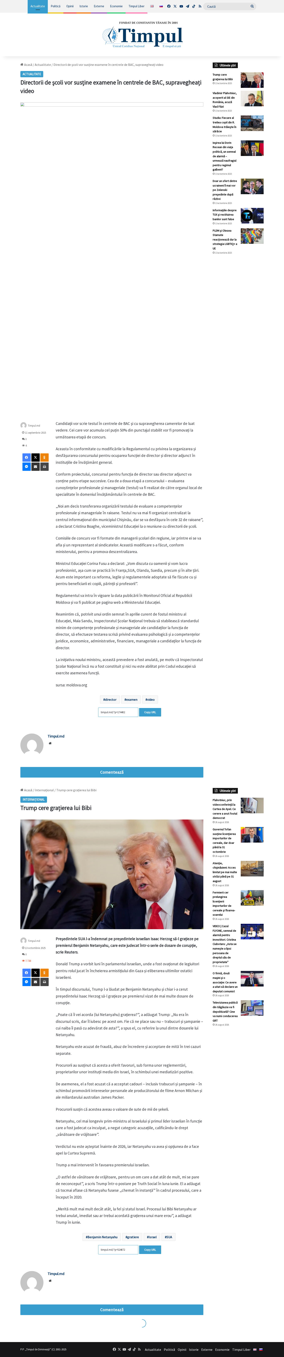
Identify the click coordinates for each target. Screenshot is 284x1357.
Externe (99, 6)
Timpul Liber (136, 6)
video (151, 699)
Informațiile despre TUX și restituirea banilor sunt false (225, 214)
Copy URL (150, 712)
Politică (56, 6)
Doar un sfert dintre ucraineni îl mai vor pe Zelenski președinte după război (225, 190)
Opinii (70, 6)
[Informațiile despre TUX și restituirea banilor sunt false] (252, 215)
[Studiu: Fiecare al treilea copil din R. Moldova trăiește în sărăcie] (252, 123)
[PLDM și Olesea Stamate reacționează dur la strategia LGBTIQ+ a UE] (252, 236)
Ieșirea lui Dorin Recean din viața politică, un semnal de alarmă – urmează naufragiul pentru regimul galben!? (224, 156)
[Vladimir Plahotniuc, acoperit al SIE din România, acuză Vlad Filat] (252, 98)
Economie (116, 6)
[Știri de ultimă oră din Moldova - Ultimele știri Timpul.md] (142, 34)
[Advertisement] (238, 327)
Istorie (83, 6)
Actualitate (38, 6)
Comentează (111, 772)
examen (131, 699)
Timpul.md (34, 425)
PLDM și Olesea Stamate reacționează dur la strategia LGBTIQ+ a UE (225, 239)
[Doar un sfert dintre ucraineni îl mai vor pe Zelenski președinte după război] (252, 186)
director (110, 699)
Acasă (27, 65)
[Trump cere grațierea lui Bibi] (252, 80)
